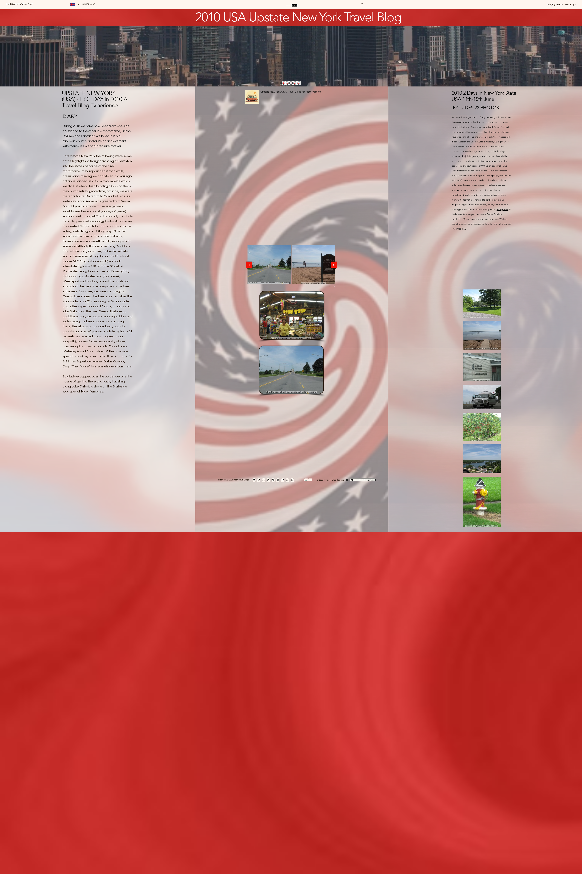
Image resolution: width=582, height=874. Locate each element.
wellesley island (462, 127)
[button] (269, 264)
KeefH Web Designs (335, 480)
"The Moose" (464, 219)
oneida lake (487, 190)
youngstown (502, 209)
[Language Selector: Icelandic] (74, 4)
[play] (330, 286)
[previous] (249, 265)
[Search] (362, 4)
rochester (470, 161)
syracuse (461, 161)
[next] (334, 265)
